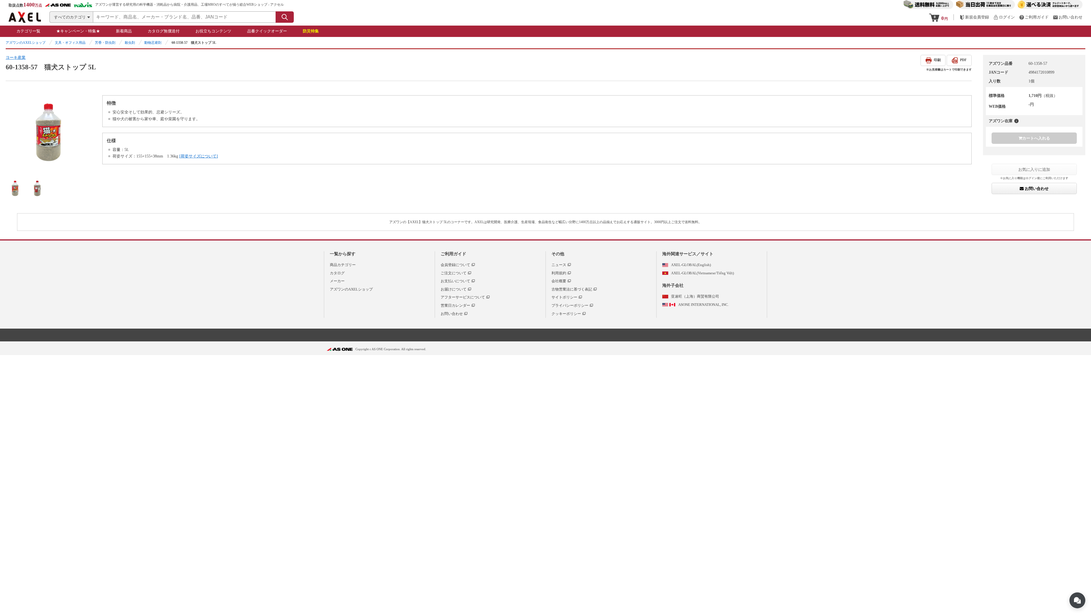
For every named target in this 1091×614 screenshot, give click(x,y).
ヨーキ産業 (16, 57)
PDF (963, 60)
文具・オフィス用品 (70, 43)
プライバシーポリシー (569, 305)
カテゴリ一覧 (28, 31)
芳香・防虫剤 (105, 43)
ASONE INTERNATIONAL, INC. (703, 304)
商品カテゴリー (343, 265)
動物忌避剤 (152, 43)
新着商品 (124, 31)
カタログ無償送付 (164, 31)
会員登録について (455, 265)
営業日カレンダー (455, 305)
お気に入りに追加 (1034, 169)
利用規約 (558, 273)
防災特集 (311, 31)
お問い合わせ (1036, 188)
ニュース (558, 265)
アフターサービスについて (463, 297)
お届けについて (454, 289)
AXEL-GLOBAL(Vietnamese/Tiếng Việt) (702, 273)
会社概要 (558, 281)
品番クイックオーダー (267, 31)
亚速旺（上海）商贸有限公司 (695, 296)
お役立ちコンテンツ (213, 31)
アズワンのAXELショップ (25, 43)
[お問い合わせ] (1067, 17)
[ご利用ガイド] (1034, 17)
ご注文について (454, 273)
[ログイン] (1004, 17)
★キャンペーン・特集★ (78, 31)
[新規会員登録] (974, 17)
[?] (1016, 121)
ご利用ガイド (453, 254)
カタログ (337, 273)
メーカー (337, 281)
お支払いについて (455, 281)
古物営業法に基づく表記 (571, 289)
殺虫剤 (130, 43)
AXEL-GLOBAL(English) (691, 265)
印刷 (937, 60)
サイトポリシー (564, 297)
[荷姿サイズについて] (198, 156)
